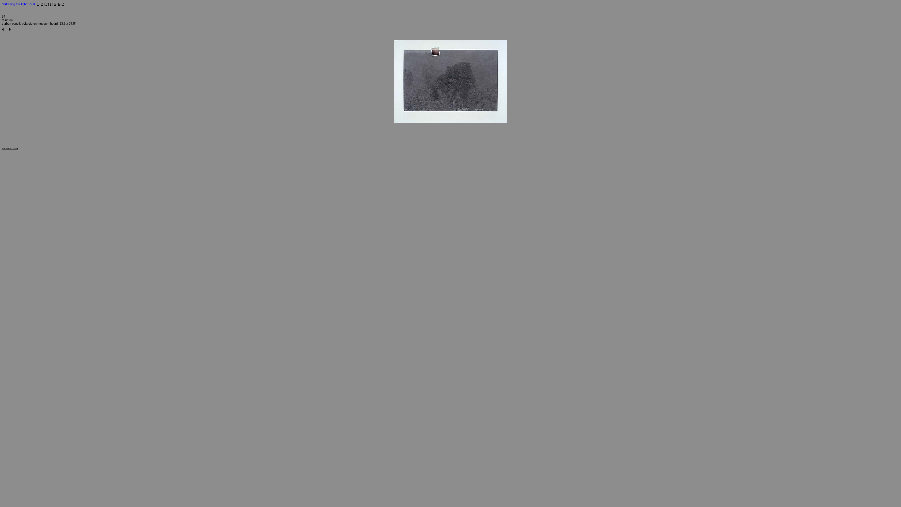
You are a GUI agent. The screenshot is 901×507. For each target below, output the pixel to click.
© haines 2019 (10, 148)
